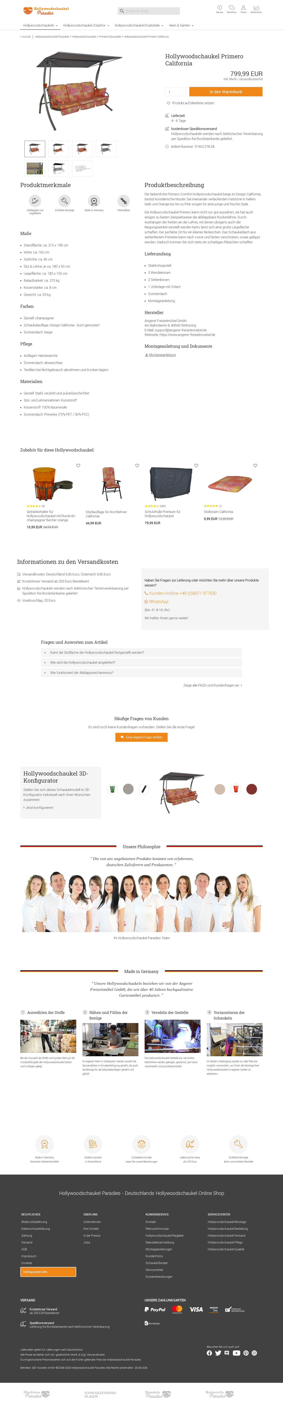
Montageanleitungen (159, 1249)
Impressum (28, 1256)
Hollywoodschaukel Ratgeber (165, 1235)
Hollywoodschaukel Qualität (226, 1249)
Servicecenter (154, 1270)
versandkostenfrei (251, 79)
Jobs (86, 1242)
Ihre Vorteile (91, 1229)
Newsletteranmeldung (160, 1242)
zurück (26, 36)
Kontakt (151, 1222)
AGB (24, 1249)
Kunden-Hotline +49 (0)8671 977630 (182, 593)
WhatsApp (158, 601)
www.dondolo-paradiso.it (158, 1394)
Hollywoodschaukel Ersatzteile (137, 25)
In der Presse (91, 1235)
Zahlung (26, 1235)
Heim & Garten (179, 25)
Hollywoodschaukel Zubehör (84, 25)
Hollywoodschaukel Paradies (52, 36)
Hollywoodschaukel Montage (227, 1222)
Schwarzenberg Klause (100, 1394)
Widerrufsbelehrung (34, 1222)
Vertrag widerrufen (35, 1272)
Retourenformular (157, 1229)
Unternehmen (92, 1222)
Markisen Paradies (36, 1394)
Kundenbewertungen (159, 1277)
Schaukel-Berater (157, 1263)
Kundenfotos (154, 1256)
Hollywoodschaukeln (38, 25)
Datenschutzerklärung (35, 1229)
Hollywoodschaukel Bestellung (228, 1229)
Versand (26, 1242)
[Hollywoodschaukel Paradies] (48, 10)
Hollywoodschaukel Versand (226, 1235)
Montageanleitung (162, 355)
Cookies (26, 1263)
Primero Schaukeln (110, 36)
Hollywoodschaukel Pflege (225, 1242)
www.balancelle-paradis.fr (219, 1394)
